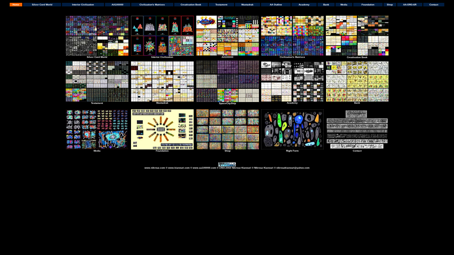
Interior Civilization (83, 4)
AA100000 (117, 4)
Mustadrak (247, 4)
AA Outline (276, 4)
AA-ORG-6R (409, 4)
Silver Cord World (42, 4)
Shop (390, 4)
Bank (326, 4)
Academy (304, 4)
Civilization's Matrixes (152, 4)
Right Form (292, 150)
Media (343, 4)
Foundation (368, 4)
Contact (433, 4)
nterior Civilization (162, 57)
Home (16, 4)
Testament (221, 4)
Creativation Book (191, 4)
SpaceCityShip (227, 103)
